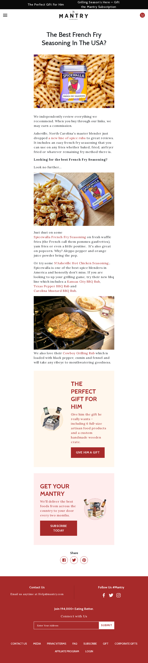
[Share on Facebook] (64, 560)
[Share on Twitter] (74, 560)
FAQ (74, 643)
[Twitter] (111, 595)
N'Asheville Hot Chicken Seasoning (81, 263)
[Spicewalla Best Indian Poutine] (74, 199)
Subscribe (90, 643)
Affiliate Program (67, 651)
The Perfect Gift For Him (46, 4)
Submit (106, 625)
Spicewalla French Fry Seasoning (60, 237)
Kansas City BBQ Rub (83, 281)
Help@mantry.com (51, 594)
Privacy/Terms (56, 643)
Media (37, 643)
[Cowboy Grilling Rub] (74, 323)
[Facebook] (104, 595)
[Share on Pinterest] (84, 560)
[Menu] (22, 15)
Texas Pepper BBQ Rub (52, 286)
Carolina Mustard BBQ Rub (55, 291)
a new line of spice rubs (67, 138)
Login (89, 651)
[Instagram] (118, 595)
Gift (105, 643)
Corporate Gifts (126, 643)
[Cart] (142, 15)
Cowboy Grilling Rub (79, 353)
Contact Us (19, 643)
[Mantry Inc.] (73, 15)
